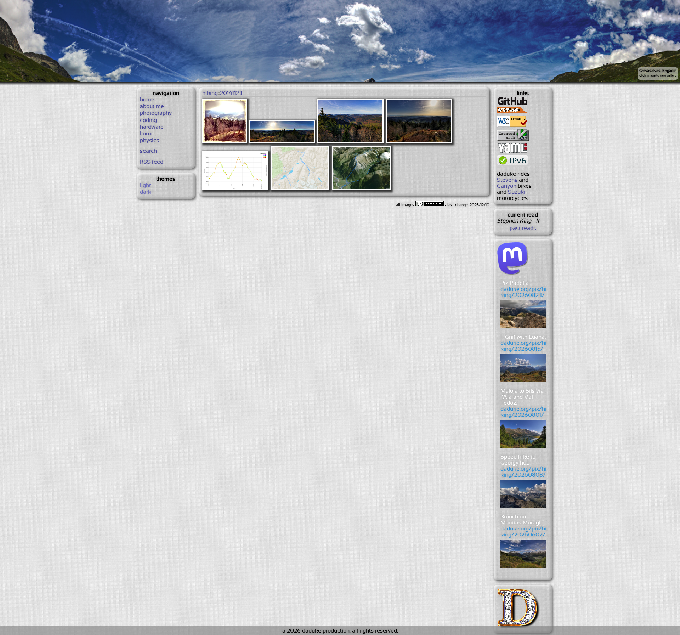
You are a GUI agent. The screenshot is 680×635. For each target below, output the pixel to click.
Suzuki (516, 192)
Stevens (507, 180)
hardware (152, 127)
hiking (210, 93)
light (145, 185)
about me (152, 106)
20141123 (231, 93)
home (147, 99)
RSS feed (151, 162)
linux (146, 133)
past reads (523, 228)
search (148, 151)
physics (149, 140)
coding (148, 120)
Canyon (506, 186)
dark (145, 192)
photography (156, 113)
